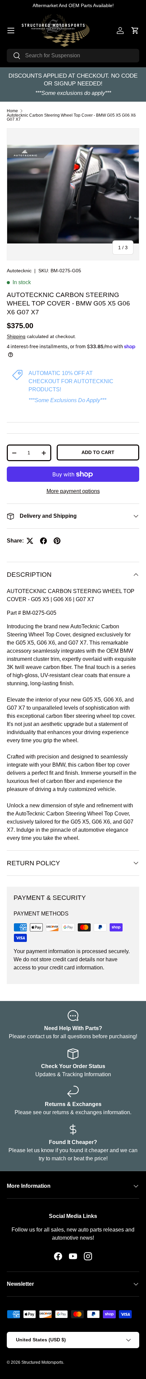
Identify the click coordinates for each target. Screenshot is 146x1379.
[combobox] (73, 55)
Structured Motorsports (42, 1362)
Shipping (16, 336)
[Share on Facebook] (43, 541)
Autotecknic (19, 270)
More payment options (73, 491)
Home (12, 111)
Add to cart (97, 452)
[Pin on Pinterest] (57, 541)
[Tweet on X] (30, 541)
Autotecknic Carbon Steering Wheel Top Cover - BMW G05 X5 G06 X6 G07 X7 (71, 117)
